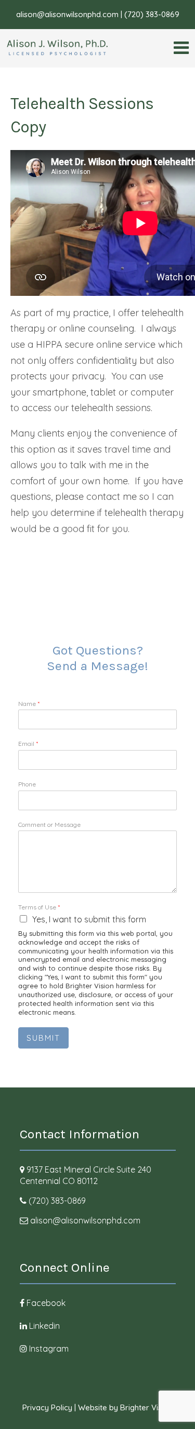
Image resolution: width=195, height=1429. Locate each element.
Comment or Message (49, 824)
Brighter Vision (146, 1407)
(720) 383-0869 (57, 1200)
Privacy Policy (47, 1407)
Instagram (49, 1348)
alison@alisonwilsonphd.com (85, 1220)
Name (29, 703)
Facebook (46, 1303)
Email (28, 743)
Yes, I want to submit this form (89, 919)
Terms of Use (39, 907)
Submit (43, 1038)
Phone (27, 784)
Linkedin (44, 1326)
